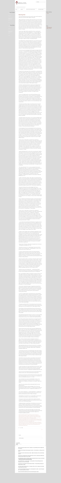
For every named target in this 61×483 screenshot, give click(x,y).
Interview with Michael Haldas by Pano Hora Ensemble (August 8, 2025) (28, 471)
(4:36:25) (27, 469)
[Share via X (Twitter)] (20, 427)
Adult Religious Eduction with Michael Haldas (25, 459)
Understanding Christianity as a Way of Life (22, 3)
